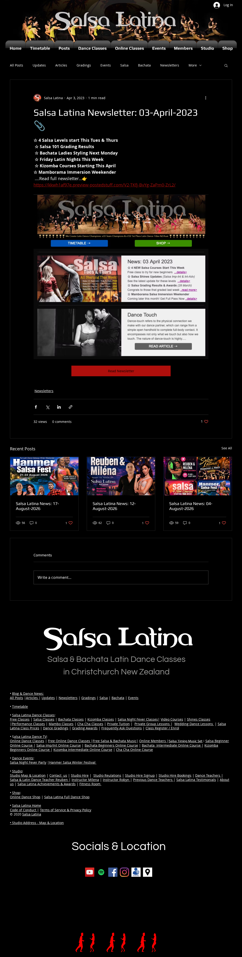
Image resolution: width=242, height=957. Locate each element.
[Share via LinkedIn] (59, 407)
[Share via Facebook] (36, 407)
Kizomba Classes (100, 719)
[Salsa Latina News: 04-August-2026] (198, 476)
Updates (39, 65)
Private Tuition (118, 724)
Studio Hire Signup (140, 775)
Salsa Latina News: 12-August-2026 (114, 506)
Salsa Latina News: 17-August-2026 (37, 506)
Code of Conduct (23, 810)
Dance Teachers (208, 775)
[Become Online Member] (136, 872)
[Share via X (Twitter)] (47, 407)
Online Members (153, 741)
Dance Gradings (55, 728)
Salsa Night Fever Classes (138, 719)
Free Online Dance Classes (69, 741)
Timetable (20, 706)
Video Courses (172, 719)
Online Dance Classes (27, 741)
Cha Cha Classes (90, 724)
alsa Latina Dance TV (30, 736)
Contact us (58, 775)
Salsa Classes (43, 719)
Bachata (144, 65)
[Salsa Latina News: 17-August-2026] (44, 476)
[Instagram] (124, 872)
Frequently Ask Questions (121, 728)
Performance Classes (28, 724)
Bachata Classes (71, 719)
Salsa (124, 65)
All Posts (16, 65)
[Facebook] (112, 872)
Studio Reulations (107, 775)
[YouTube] (89, 872)
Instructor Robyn (116, 779)
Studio (17, 771)
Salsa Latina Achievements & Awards (46, 784)
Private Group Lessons (152, 724)
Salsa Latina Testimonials (196, 779)
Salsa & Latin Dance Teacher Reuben (39, 779)
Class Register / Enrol (162, 728)
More (193, 65)
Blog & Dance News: (28, 693)
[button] (226, 65)
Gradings (84, 65)
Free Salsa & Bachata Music (114, 741)
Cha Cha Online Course (134, 749)
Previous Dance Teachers (153, 779)
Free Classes (20, 719)
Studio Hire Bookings (175, 775)
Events (105, 65)
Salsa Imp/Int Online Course (58, 745)
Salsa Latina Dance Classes (33, 715)
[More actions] (205, 98)
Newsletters (169, 65)
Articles (61, 65)
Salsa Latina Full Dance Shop (67, 797)
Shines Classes (198, 719)
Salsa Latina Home (26, 805)
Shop (16, 792)
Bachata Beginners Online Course (111, 745)
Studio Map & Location (28, 775)
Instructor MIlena (85, 779)
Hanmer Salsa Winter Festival (72, 762)
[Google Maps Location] (147, 872)
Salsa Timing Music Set (186, 741)
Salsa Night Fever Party (28, 762)
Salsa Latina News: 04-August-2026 (190, 506)
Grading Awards (85, 728)
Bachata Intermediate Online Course (172, 745)
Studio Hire (80, 775)
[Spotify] (101, 872)
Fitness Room (90, 784)
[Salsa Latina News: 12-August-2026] (121, 476)
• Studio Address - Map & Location (37, 822)
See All (226, 448)
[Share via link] (70, 407)
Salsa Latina (31, 814)
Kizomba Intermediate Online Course (82, 749)
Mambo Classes (61, 724)
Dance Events (22, 758)
